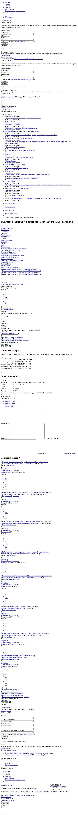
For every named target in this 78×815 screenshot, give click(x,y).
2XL (6, 479)
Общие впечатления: (51, 438)
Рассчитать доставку (22, 340)
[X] (10, 346)
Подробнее (4, 469)
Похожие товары (6, 260)
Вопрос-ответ (5, 267)
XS (6, 303)
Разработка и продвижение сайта (25, 795)
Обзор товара (5, 250)
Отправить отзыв (69, 453)
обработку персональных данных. (23, 41)
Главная (7, 2)
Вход (6, 16)
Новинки (8, 763)
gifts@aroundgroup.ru (7, 97)
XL (6, 301)
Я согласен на (19, 41)
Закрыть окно (5, 55)
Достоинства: (5, 423)
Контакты (8, 7)
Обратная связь (6, 797)
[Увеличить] (18, 269)
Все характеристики (7, 309)
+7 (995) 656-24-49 (7, 798)
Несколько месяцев (11, 403)
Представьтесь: (41, 453)
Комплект (4, 252)
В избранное (5, 472)
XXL (6, 298)
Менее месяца (9, 405)
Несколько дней (10, 401)
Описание (4, 254)
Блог (6, 12)
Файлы (3, 264)
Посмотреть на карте (42, 791)
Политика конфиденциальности (15, 11)
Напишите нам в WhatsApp (23, 59)
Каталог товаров (6, 108)
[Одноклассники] (4, 346)
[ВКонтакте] (2, 346)
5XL (6, 685)
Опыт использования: (8, 398)
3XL (6, 296)
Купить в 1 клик (18, 337)
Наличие (3, 262)
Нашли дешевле (18, 339)
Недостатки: (5, 438)
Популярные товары (11, 765)
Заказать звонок (6, 21)
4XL (6, 678)
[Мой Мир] (7, 346)
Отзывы (7, 4)
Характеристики (6, 255)
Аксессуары (5, 257)
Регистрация (9, 17)
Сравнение (15, 470)
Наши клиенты (9, 9)
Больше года (9, 406)
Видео (3, 265)
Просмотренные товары (8, 750)
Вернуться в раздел (7, 248)
